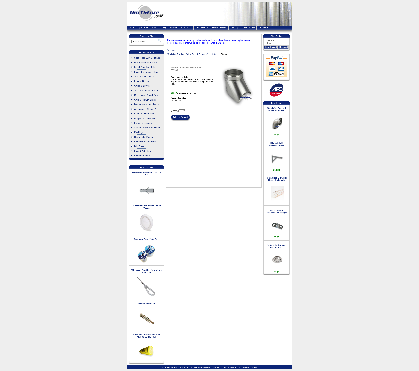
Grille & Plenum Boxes (145, 100)
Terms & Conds (219, 28)
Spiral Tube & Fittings (195, 54)
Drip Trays (139, 146)
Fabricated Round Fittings (146, 72)
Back (131, 28)
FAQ (164, 28)
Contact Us (186, 28)
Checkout (263, 28)
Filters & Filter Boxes (144, 113)
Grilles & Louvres (142, 86)
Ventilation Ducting (175, 54)
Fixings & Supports (143, 123)
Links (223, 367)
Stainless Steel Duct (144, 76)
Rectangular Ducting (143, 137)
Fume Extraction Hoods (145, 141)
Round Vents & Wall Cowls (147, 95)
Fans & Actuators (142, 151)
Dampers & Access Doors (146, 104)
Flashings (138, 132)
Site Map (235, 28)
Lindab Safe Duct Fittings (146, 67)
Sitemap (216, 367)
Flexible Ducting (141, 81)
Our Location (202, 28)
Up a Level (143, 28)
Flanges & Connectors (144, 118)
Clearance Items (142, 155)
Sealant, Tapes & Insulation (147, 127)
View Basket (249, 28)
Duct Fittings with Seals (145, 62)
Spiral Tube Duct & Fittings (147, 58)
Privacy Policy (234, 367)
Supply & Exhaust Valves (146, 90)
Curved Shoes (212, 54)
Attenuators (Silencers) (145, 109)
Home (155, 28)
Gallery (173, 28)
